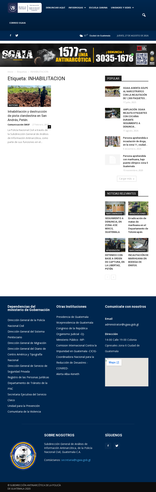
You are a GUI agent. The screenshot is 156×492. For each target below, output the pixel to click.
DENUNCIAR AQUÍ (55, 7)
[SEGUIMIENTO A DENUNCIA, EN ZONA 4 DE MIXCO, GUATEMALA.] (115, 208)
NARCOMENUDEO (114, 213)
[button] (143, 15)
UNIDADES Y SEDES (121, 7)
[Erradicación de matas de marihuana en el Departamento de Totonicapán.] (138, 208)
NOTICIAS (13, 105)
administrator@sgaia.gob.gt (122, 324)
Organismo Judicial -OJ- (70, 334)
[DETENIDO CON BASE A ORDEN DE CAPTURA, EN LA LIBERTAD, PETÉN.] (115, 245)
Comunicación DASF (19, 124)
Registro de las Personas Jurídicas (28, 377)
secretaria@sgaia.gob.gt (76, 460)
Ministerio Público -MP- (70, 339)
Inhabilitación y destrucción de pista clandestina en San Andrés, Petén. (27, 116)
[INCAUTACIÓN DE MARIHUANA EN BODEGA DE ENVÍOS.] (138, 245)
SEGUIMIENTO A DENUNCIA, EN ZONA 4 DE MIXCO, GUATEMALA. (114, 225)
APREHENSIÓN (113, 250)
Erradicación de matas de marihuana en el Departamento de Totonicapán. (138, 225)
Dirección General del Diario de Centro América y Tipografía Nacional (27, 354)
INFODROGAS (75, 7)
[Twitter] (17, 35)
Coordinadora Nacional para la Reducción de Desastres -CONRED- (75, 362)
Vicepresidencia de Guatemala (74, 322)
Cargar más (125, 178)
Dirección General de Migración (27, 343)
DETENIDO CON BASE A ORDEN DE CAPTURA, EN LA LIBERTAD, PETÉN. (114, 262)
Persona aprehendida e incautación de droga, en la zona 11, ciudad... (135, 141)
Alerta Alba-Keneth (67, 374)
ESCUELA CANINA (98, 7)
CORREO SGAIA (17, 22)
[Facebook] (10, 35)
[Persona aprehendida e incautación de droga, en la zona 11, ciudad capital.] (112, 141)
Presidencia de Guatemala (72, 317)
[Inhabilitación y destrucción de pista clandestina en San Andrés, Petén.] (29, 96)
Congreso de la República (72, 328)
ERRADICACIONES (137, 213)
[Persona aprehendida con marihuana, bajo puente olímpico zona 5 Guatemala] (112, 159)
